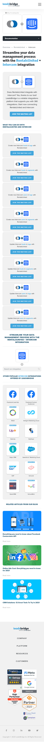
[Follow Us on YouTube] (29, 730)
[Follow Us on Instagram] (14, 730)
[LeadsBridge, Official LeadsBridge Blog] (11, 4)
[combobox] (22, 369)
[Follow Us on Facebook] (6, 730)
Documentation (11, 38)
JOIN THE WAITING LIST (22, 114)
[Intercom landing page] (31, 23)
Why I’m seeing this (13, 13)
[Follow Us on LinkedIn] (21, 730)
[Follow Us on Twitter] (37, 730)
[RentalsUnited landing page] (12, 23)
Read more (6, 541)
